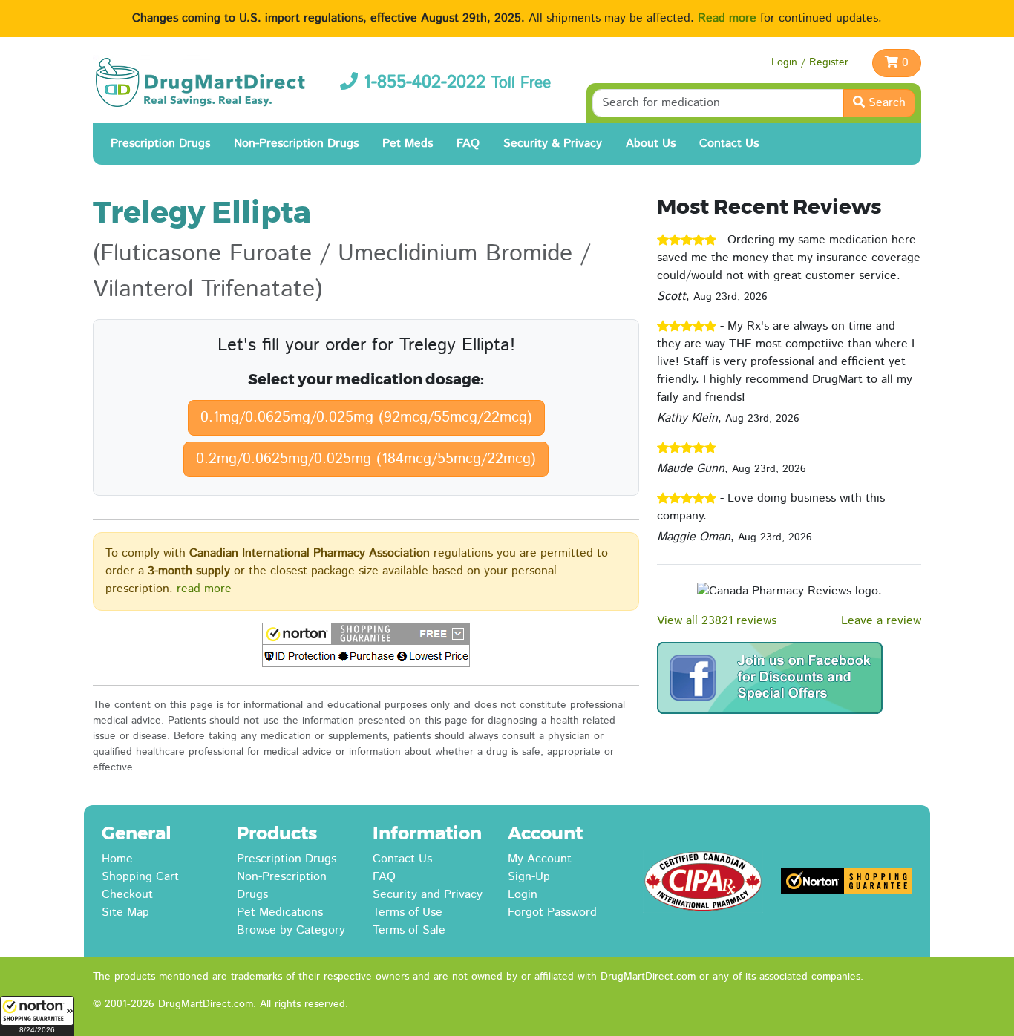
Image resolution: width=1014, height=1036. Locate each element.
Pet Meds (407, 143)
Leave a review (881, 620)
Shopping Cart (140, 876)
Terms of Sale (409, 930)
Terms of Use (407, 912)
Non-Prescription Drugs (296, 143)
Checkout (127, 894)
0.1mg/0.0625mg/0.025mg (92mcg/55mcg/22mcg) (366, 417)
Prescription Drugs (160, 143)
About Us (651, 143)
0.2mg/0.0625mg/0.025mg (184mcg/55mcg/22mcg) (366, 459)
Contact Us (729, 143)
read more (204, 588)
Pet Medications (280, 912)
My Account (540, 859)
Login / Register (809, 62)
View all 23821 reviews (716, 620)
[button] (37, 1016)
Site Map (125, 912)
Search (885, 102)
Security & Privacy (552, 143)
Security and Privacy (428, 894)
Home (117, 859)
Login (522, 894)
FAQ (468, 143)
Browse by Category (291, 930)
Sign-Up (529, 876)
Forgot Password (552, 912)
